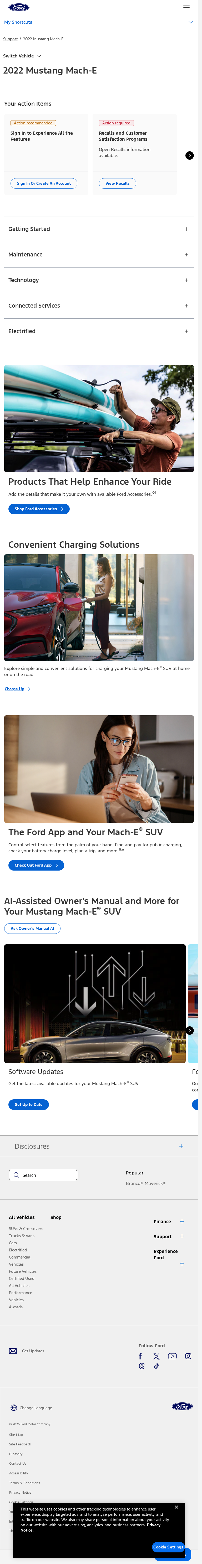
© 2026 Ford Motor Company (29, 1424)
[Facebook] (142, 1356)
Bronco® (134, 1183)
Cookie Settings (168, 1547)
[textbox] (43, 1175)
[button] (64, 1219)
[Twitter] (156, 1356)
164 (121, 849)
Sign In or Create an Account (44, 183)
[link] (16, 1435)
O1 (154, 492)
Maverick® (155, 1183)
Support (10, 38)
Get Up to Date (29, 1104)
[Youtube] (172, 1356)
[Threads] (142, 1366)
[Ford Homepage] (182, 1406)
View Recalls (117, 183)
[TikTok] (156, 1366)
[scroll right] (189, 155)
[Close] (176, 1511)
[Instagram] (188, 1356)
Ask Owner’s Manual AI (32, 928)
